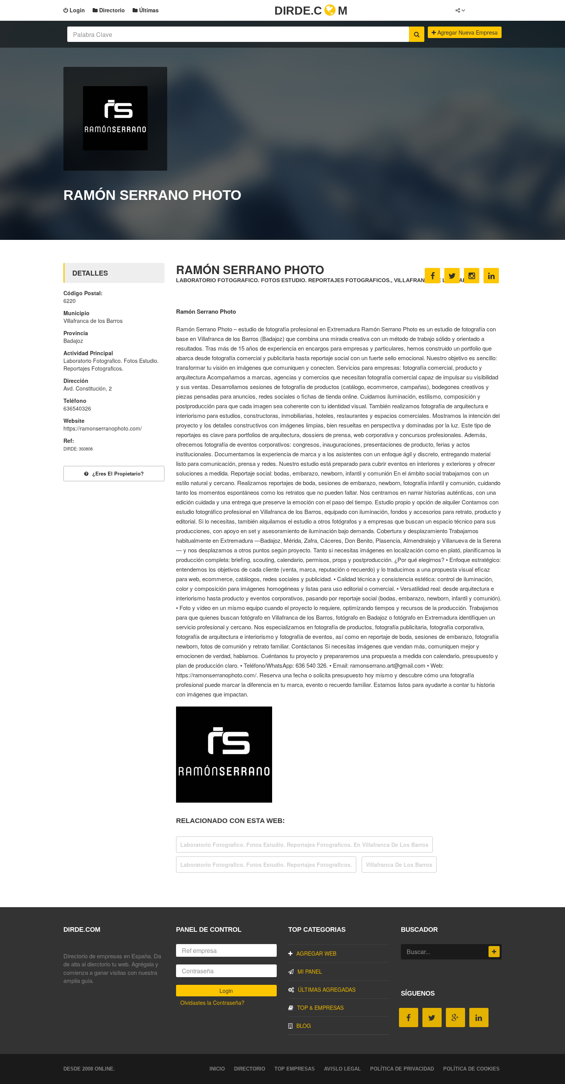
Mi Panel (309, 971)
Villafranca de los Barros (399, 864)
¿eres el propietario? (118, 473)
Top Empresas (294, 1069)
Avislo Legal (342, 1069)
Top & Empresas (320, 1007)
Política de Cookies (471, 1069)
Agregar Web (316, 953)
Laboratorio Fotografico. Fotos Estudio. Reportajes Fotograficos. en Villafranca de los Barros (304, 844)
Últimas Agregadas (327, 989)
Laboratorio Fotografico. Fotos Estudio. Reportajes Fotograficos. (266, 864)
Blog (303, 1025)
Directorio (111, 10)
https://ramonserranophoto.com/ (102, 428)
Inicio (217, 1069)
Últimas (148, 10)
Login (76, 10)
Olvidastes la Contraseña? (212, 1002)
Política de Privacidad (402, 1069)
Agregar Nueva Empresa (467, 32)
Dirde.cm (310, 10)
